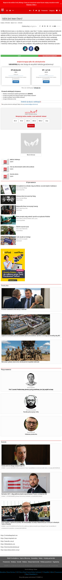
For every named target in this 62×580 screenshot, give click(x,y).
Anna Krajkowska (23, 228)
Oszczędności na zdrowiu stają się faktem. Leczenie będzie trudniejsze (36, 186)
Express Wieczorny (25, 558)
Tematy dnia (4, 286)
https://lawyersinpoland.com (9, 538)
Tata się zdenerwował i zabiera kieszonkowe (22, 167)
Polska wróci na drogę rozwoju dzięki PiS (13, 466)
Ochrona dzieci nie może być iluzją (26, 196)
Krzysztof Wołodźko (31, 410)
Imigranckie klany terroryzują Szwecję (27, 206)
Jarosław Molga (23, 188)
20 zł (15, 121)
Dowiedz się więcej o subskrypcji (31, 102)
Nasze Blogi (23, 572)
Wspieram (31, 125)
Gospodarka (22, 220)
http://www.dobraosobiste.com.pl (10, 550)
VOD (17, 572)
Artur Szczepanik (23, 239)
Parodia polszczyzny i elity (31, 412)
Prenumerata (44, 10)
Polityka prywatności (46, 562)
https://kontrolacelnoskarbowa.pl (10, 547)
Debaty (41, 558)
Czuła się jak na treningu (23, 237)
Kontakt (19, 562)
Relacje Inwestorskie (33, 562)
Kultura (21, 230)
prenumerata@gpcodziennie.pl (31, 104)
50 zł (21, 121)
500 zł (40, 121)
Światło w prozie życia (22, 227)
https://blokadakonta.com (8, 544)
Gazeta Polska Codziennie (34, 572)
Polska (20, 200)
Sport (20, 241)
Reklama (24, 562)
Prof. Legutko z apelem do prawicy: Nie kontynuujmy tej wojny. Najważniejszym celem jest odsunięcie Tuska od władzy (30, 523)
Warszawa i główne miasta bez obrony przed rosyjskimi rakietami (20, 362)
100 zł (28, 121)
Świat (20, 210)
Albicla (52, 572)
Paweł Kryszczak (23, 208)
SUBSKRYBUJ (13, 64)
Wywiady (3, 442)
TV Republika (45, 572)
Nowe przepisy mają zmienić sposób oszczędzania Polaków (33, 216)
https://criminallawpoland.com (9, 535)
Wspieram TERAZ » (31, 5)
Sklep (26, 574)
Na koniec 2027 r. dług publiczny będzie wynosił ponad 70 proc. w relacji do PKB (24, 494)
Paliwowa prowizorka (31, 434)
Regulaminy (56, 562)
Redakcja (13, 562)
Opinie (11, 162)
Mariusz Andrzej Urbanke (25, 218)
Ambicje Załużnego (15, 159)
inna (47, 121)
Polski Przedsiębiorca (13, 558)
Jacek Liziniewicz (31, 387)
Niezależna (3, 572)
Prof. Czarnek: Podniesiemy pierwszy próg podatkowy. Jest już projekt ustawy (31, 389)
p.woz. (36, 218)
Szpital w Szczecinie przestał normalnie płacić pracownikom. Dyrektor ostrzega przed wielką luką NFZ (31, 336)
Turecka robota (14, 174)
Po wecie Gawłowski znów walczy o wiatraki (14, 309)
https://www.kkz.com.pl (7, 541)
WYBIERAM (16, 81)
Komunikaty (34, 558)
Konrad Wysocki (31, 432)
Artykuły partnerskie (49, 558)
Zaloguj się (51, 10)
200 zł (34, 121)
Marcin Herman (31, 155)
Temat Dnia (21, 190)
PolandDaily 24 (33, 574)
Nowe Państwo (11, 572)
